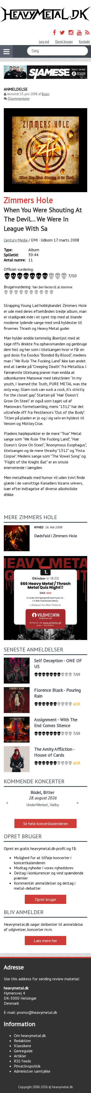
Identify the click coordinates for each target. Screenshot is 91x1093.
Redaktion (22, 1040)
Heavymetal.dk (45, 14)
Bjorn (45, 94)
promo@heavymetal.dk (37, 1012)
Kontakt (84, 41)
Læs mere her (45, 940)
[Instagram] (71, 32)
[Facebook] (54, 32)
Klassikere (22, 1045)
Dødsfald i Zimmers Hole (55, 535)
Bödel (36, 792)
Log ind (44, 41)
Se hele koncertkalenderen (45, 823)
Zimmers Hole (28, 200)
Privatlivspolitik (27, 1066)
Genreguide (23, 1050)
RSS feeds (22, 1060)
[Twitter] (62, 32)
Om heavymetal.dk (30, 1035)
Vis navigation (6, 51)
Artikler (20, 1055)
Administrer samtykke (32, 1071)
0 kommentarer (19, 98)
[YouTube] (79, 32)
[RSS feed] (87, 32)
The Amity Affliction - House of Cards (54, 752)
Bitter (48, 792)
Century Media (16, 240)
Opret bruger (64, 41)
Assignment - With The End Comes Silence (55, 722)
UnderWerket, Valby (42, 804)
